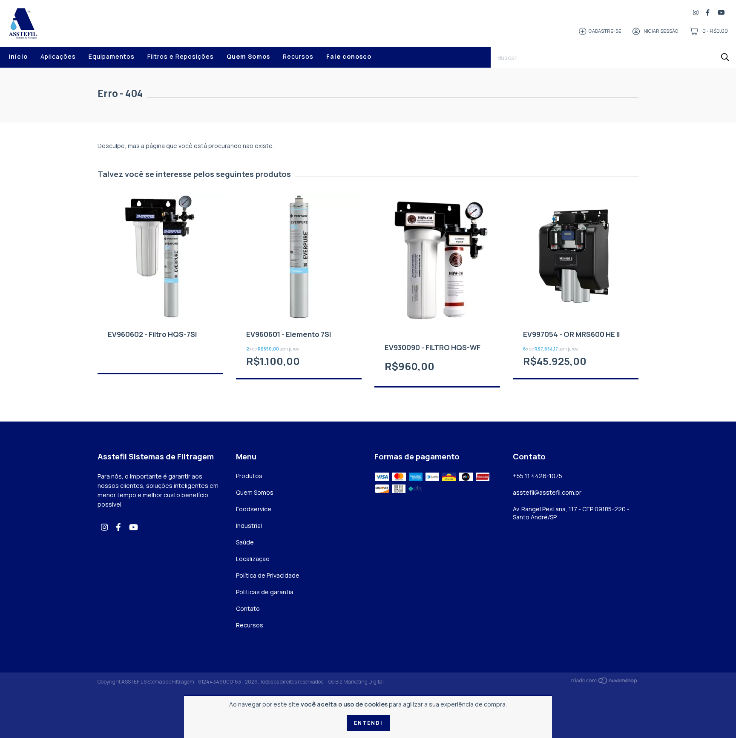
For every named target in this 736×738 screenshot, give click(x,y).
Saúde (245, 542)
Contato (248, 608)
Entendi (368, 723)
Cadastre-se (605, 31)
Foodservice (253, 509)
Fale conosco (348, 56)
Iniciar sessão (660, 31)
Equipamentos (112, 56)
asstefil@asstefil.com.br (547, 492)
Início (18, 56)
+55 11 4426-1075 (537, 476)
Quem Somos (248, 56)
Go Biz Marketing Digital (356, 681)
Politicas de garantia (264, 592)
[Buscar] (725, 56)
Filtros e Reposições (180, 56)
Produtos (249, 476)
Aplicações (58, 56)
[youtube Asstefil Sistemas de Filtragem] (721, 12)
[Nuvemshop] (604, 682)
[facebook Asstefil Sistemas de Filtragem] (707, 12)
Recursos (298, 56)
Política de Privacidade (267, 575)
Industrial (249, 525)
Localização (253, 559)
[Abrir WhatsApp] (714, 716)
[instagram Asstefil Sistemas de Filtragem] (696, 12)
